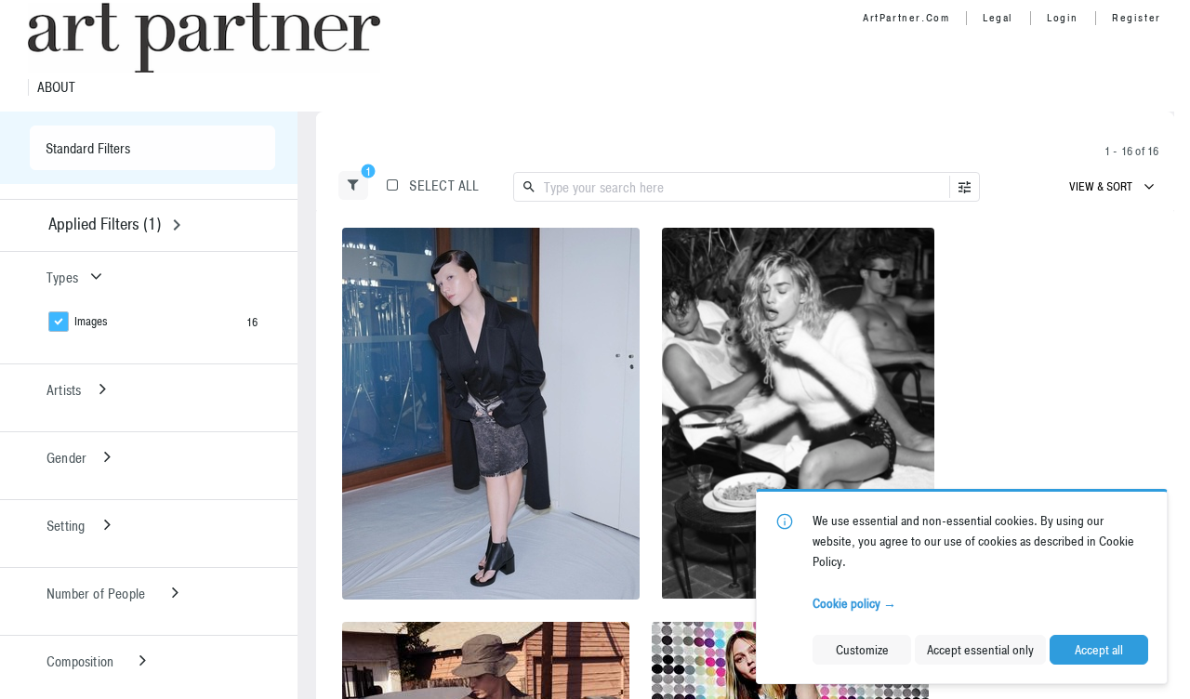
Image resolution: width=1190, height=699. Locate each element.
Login (1062, 17)
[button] (353, 185)
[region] (491, 414)
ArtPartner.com (906, 17)
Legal (998, 17)
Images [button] (91, 321)
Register (1136, 17)
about (56, 87)
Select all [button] (444, 185)
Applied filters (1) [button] (104, 223)
